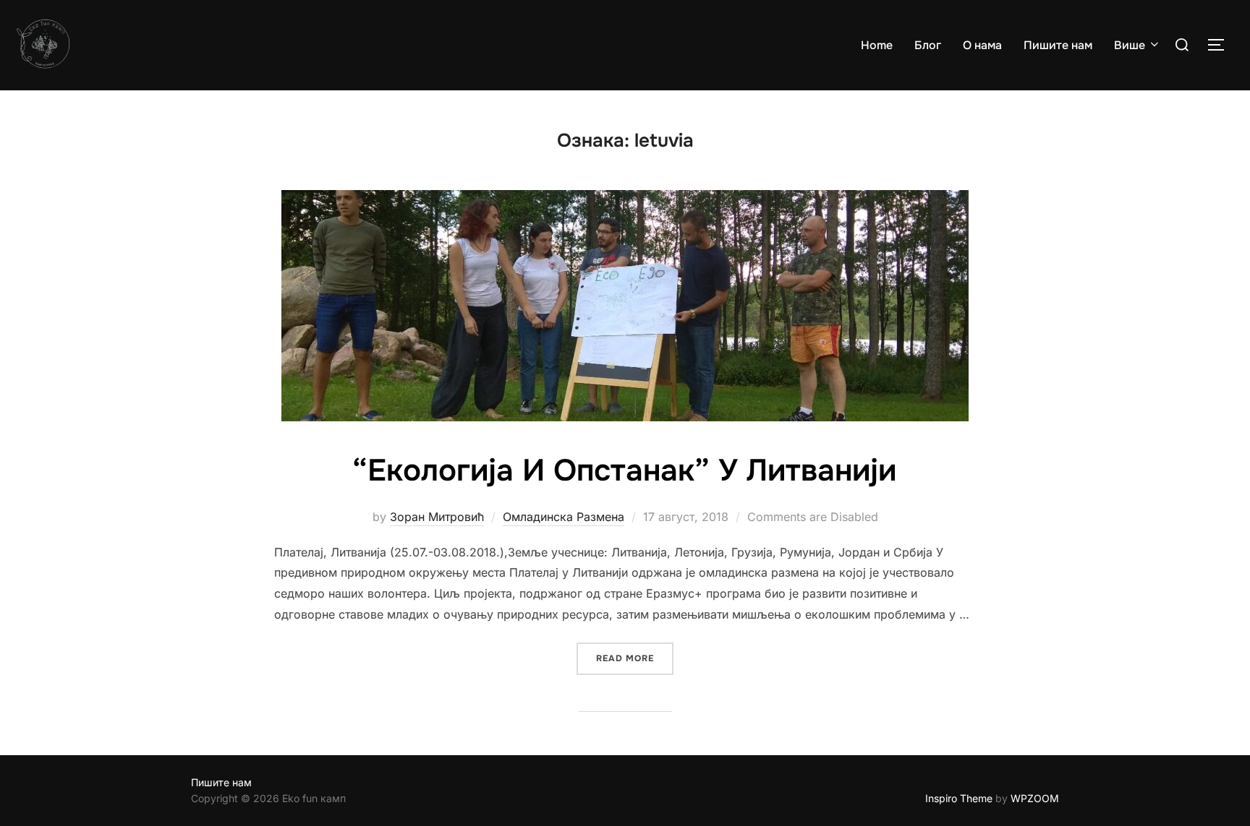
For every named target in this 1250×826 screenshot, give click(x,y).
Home (877, 45)
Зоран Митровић (437, 516)
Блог (927, 45)
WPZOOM (1035, 798)
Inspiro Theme (958, 798)
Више (1129, 45)
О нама (982, 45)
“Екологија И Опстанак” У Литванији (624, 470)
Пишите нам (1058, 45)
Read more (634, 658)
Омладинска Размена (563, 516)
